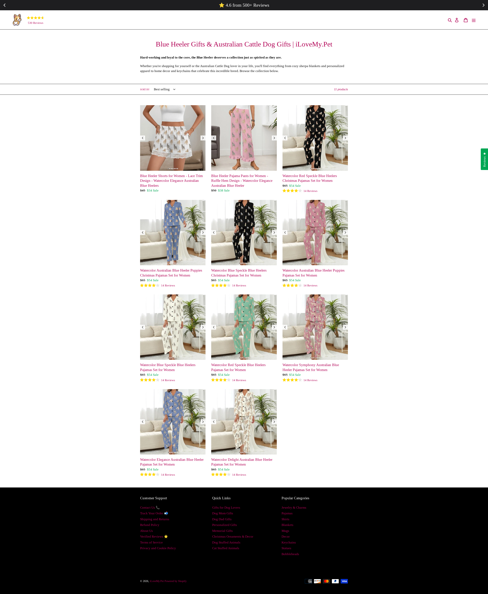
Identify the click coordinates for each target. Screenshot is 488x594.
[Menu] (474, 19)
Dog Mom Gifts (222, 513)
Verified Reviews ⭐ (154, 536)
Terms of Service (151, 542)
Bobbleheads (290, 554)
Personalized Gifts (224, 525)
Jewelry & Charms (294, 507)
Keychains (289, 542)
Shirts (285, 519)
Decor (286, 536)
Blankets (287, 525)
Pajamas (287, 513)
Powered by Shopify (176, 581)
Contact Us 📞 (150, 507)
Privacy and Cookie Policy (158, 548)
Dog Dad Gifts (222, 519)
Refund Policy (149, 525)
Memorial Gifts (222, 531)
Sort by (145, 89)
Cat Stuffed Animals (225, 548)
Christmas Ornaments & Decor (232, 536)
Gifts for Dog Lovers (226, 507)
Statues (286, 548)
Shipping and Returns (154, 519)
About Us (146, 531)
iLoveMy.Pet (157, 581)
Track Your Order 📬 (154, 513)
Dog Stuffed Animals (226, 542)
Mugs (285, 531)
